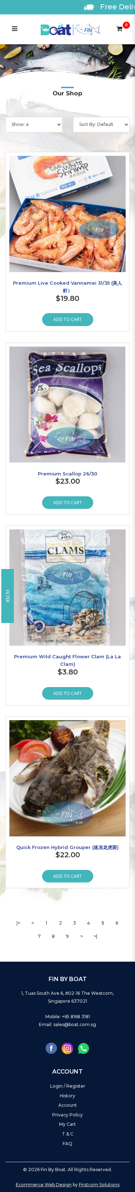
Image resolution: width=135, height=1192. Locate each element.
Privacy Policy (67, 1115)
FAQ (67, 1143)
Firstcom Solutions (99, 1184)
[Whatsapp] (83, 1048)
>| (95, 936)
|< (18, 923)
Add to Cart (67, 319)
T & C (67, 1134)
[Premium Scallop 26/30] (67, 405)
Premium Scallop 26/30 (67, 474)
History (67, 1095)
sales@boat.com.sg (74, 1024)
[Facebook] (51, 1048)
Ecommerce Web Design (44, 1184)
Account (67, 1105)
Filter (8, 596)
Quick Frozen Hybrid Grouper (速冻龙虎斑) (67, 847)
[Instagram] (67, 1048)
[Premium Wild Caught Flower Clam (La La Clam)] (67, 587)
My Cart (67, 1124)
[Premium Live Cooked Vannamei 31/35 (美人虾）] (67, 214)
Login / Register (67, 1086)
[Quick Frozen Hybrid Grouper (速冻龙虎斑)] (67, 778)
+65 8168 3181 (76, 1016)
